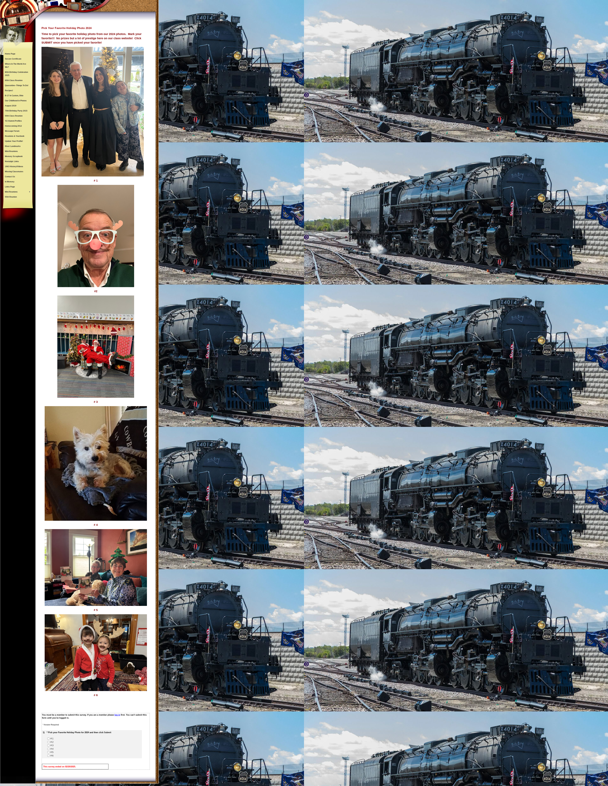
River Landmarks (13, 146)
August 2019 (10, 106)
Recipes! (9, 90)
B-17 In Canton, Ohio (14, 95)
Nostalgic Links (12, 161)
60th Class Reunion (13, 80)
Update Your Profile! (14, 141)
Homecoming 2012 (13, 126)
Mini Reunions (10, 192)
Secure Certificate (13, 59)
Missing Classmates (14, 171)
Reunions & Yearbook (14, 136)
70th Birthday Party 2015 (16, 111)
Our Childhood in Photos (16, 101)
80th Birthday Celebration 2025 (16, 73)
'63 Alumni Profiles (13, 121)
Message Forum (12, 131)
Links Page (10, 187)
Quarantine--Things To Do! (16, 85)
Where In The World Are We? (15, 65)
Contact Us (10, 177)
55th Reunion (11, 197)
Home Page (10, 54)
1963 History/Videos (14, 166)
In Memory (9, 182)
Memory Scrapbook (14, 156)
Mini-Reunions (11, 151)
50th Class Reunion (13, 116)
